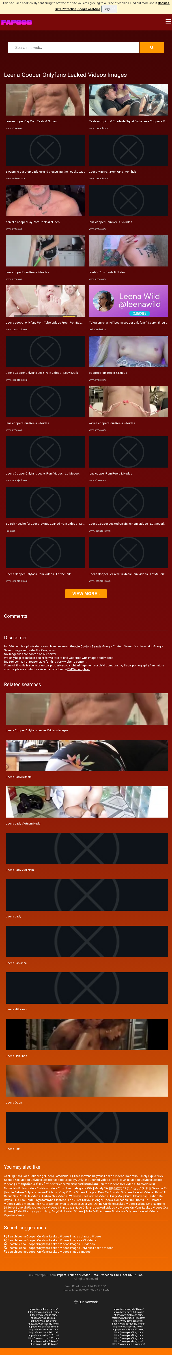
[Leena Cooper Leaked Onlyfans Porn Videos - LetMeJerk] (128, 517)
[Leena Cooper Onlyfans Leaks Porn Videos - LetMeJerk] (45, 466)
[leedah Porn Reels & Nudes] (128, 265)
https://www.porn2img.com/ (128, 1335)
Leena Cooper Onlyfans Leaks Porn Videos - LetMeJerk (43, 473)
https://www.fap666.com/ (43, 1320)
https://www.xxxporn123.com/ (43, 1338)
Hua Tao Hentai (24, 1200)
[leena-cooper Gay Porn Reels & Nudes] (45, 114)
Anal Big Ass (12, 1176)
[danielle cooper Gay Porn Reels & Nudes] (45, 215)
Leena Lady (13, 916)
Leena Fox (13, 1149)
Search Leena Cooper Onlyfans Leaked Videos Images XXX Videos (51, 1240)
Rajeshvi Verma (14, 1215)
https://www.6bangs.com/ (43, 1315)
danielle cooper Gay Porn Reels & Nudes (33, 222)
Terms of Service (79, 1275)
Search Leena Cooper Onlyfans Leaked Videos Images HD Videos (51, 1244)
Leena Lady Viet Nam (20, 870)
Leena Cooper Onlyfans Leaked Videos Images (37, 730)
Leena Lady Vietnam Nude (23, 823)
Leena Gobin (14, 1102)
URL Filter (120, 1275)
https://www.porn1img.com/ (128, 1332)
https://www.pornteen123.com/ (128, 1323)
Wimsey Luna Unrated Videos (88, 1196)
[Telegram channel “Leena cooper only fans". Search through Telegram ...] (128, 316)
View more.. (86, 593)
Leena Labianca (16, 963)
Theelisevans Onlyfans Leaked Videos (98, 1176)
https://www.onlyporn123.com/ (128, 1329)
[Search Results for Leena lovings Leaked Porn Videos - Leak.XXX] (45, 517)
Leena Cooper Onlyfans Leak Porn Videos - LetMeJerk (42, 373)
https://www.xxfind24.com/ (44, 1341)
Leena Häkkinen (16, 1009)
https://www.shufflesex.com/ (43, 1326)
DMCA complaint (78, 669)
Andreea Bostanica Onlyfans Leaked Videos (129, 1211)
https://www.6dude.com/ (43, 1317)
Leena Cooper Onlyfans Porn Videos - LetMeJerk (38, 574)
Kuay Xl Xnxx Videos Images (77, 1192)
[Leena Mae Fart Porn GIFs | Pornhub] (128, 165)
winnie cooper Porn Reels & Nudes (112, 423)
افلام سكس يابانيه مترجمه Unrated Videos (57, 1211)
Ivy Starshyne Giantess (51, 1200)
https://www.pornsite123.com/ (44, 1323)
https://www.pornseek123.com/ (128, 1317)
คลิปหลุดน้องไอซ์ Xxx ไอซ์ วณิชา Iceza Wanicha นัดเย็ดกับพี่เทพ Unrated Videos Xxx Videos (75, 1184)
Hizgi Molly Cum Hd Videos (128, 1196)
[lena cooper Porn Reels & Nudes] (45, 265)
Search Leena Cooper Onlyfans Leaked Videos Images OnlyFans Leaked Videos (60, 1248)
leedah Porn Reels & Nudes (107, 272)
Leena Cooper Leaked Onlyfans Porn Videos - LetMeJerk (127, 524)
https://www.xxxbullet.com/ (43, 1332)
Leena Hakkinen (16, 1056)
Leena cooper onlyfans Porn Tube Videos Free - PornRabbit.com (48, 322)
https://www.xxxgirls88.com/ (129, 1309)
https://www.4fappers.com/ (44, 1309)
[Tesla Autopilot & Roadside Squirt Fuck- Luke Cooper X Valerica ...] (128, 114)
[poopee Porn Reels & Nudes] (128, 366)
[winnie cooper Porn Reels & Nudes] (128, 416)
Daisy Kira (21, 1211)
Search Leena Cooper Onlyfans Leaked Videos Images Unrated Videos (54, 1236)
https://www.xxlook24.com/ (44, 1344)
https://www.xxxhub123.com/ (43, 1335)
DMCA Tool (135, 1275)
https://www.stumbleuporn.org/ (128, 1344)
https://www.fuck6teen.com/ (128, 1315)
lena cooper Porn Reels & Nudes (27, 272)
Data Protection (102, 1275)
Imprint (61, 1275)
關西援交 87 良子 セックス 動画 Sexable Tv (138, 1188)
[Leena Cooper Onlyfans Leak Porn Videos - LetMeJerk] (45, 366)
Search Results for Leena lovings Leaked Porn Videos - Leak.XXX (49, 524)
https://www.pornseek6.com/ (128, 1320)
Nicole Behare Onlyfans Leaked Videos (31, 1192)
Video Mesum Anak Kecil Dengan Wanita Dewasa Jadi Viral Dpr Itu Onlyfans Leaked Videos (75, 1204)
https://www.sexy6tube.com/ (129, 1312)
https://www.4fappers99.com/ (43, 1312)
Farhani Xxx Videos (54, 1196)
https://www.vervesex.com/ (43, 1329)
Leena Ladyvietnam (19, 777)
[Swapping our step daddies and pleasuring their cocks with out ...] (45, 165)
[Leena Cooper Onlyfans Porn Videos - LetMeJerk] (45, 567)
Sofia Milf (92, 1211)
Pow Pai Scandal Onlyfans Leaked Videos (125, 1192)
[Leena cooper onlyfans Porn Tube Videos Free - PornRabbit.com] (45, 316)
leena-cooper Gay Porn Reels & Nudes (31, 121)
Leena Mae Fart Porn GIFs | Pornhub (112, 172)
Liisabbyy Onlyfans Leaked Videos (87, 1180)
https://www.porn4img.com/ (128, 1341)
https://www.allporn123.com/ (128, 1326)
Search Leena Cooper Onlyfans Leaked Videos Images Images (48, 1252)
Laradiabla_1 (63, 1176)
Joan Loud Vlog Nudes (38, 1176)
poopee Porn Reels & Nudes (108, 373)
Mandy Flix (101, 1188)
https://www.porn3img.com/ (128, 1338)
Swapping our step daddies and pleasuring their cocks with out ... (49, 172)
